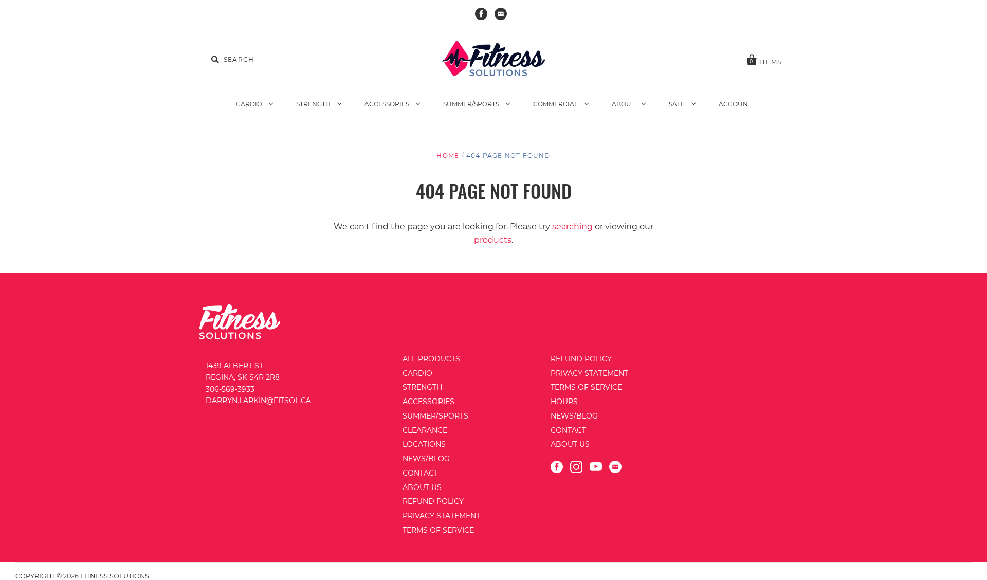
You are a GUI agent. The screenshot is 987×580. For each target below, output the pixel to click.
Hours (564, 401)
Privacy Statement (441, 515)
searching (572, 226)
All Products (431, 359)
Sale (677, 104)
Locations (424, 444)
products (492, 240)
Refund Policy (433, 501)
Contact (420, 473)
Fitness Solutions (115, 576)
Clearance (425, 430)
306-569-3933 (230, 389)
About (624, 104)
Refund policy (581, 359)
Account (735, 104)
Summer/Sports (472, 104)
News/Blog (426, 458)
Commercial (556, 104)
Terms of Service (438, 530)
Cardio (250, 104)
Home (447, 155)
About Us (422, 487)
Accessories (387, 104)
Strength (314, 104)
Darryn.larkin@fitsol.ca (258, 400)
